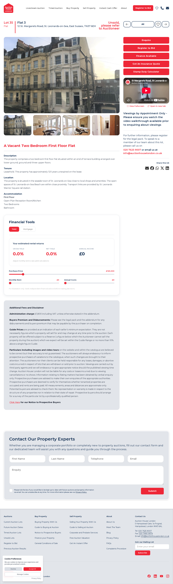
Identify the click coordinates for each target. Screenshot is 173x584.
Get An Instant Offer (79, 543)
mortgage (28, 229)
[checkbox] (11, 490)
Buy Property (72, 8)
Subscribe (142, 553)
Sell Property (89, 8)
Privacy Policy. (81, 492)
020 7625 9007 (132, 149)
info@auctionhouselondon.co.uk (142, 153)
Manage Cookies (23, 574)
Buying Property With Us (46, 522)
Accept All (32, 569)
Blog (108, 533)
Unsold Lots (9, 538)
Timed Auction (56, 8)
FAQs (108, 543)
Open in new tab (158, 106)
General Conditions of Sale (46, 543)
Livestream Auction (35, 8)
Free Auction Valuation (80, 538)
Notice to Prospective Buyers (48, 533)
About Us (110, 522)
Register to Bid (143, 8)
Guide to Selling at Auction (81, 527)
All (142, 24)
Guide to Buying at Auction (47, 527)
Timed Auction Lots (12, 533)
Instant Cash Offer (108, 8)
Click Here (14, 402)
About (124, 8)
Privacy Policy (112, 538)
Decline (13, 569)
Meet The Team (113, 527)
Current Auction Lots (13, 522)
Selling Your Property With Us (83, 522)
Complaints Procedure (116, 549)
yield (14, 229)
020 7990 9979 (146, 533)
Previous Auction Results (15, 549)
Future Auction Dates (13, 527)
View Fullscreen (136, 106)
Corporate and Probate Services (84, 533)
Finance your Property (44, 538)
